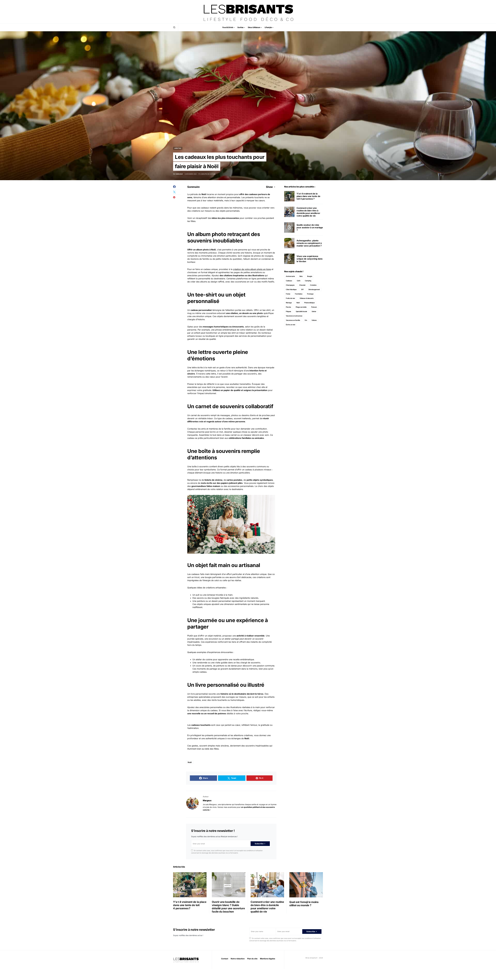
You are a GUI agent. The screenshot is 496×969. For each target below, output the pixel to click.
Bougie (309, 276)
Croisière (313, 285)
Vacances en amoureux (294, 316)
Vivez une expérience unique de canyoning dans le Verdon (310, 259)
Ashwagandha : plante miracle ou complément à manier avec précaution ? (309, 243)
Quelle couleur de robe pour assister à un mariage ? (310, 227)
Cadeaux (289, 281)
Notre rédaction (238, 958)
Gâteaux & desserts (306, 298)
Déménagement (314, 289)
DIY (302, 289)
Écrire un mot (290, 325)
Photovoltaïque (309, 303)
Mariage (289, 303)
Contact (224, 958)
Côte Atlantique (291, 289)
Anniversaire (290, 276)
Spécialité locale (301, 311)
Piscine (288, 307)
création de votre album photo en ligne (252, 269)
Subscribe (259, 843)
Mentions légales (267, 958)
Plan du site (252, 958)
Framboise (298, 294)
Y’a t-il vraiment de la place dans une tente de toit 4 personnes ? (308, 196)
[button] (174, 27)
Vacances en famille (293, 320)
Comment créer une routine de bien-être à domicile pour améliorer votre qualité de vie (308, 212)
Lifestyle (177, 148)
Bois (301, 276)
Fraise (288, 294)
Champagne (290, 285)
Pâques (288, 311)
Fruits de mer (290, 298)
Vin (306, 320)
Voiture (314, 320)
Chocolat (302, 285)
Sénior (314, 311)
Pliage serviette (301, 307)
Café (298, 281)
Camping (308, 281)
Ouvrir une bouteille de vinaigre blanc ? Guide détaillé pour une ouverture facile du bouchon (228, 906)
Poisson (314, 307)
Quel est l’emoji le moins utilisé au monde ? (304, 903)
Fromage (310, 294)
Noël (190, 762)
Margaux (207, 800)
